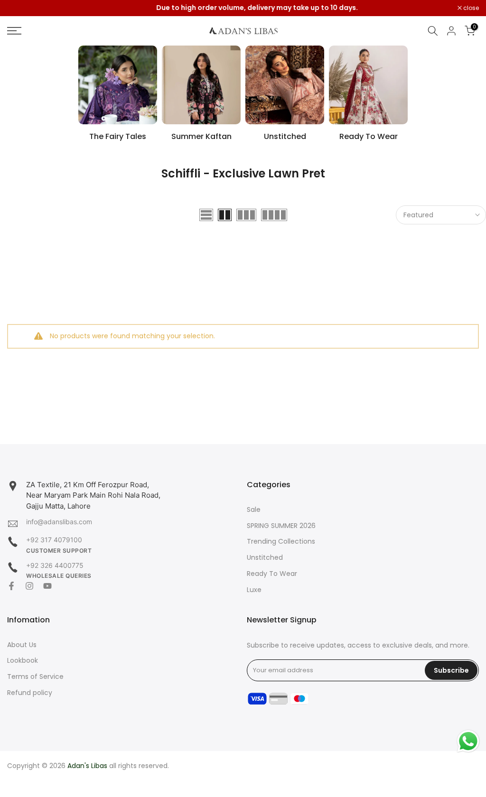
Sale (254, 509)
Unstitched (265, 557)
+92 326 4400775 (55, 565)
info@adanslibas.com (59, 522)
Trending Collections (281, 541)
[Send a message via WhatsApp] (468, 741)
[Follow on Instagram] (29, 586)
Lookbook (22, 660)
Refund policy (29, 692)
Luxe (254, 589)
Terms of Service (35, 676)
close (19, 8)
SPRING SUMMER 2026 (281, 525)
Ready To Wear (272, 573)
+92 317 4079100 (54, 540)
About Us (22, 644)
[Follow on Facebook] (11, 586)
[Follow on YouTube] (47, 586)
